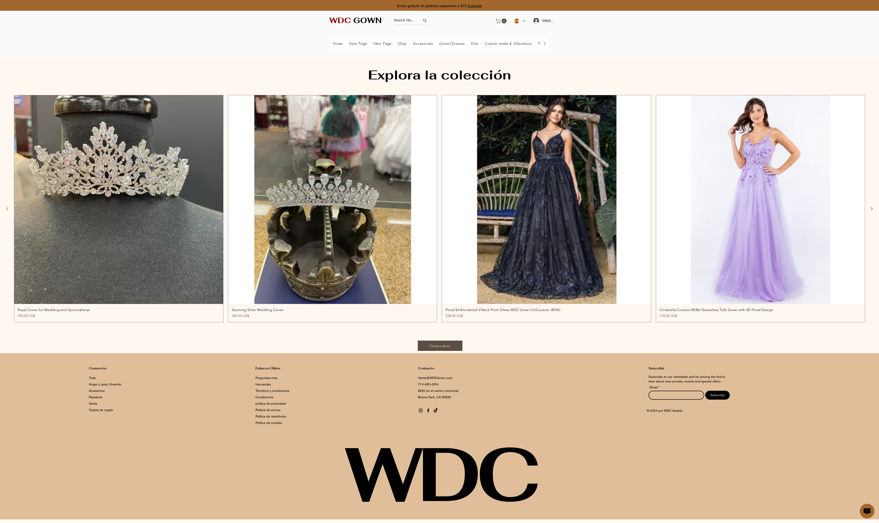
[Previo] (24, 5)
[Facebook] (428, 410)
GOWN (355, 20)
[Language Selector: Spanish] (519, 21)
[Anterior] (7, 208)
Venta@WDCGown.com (435, 378)
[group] (439, 209)
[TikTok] (435, 410)
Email (654, 387)
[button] (502, 21)
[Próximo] (855, 5)
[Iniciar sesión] (534, 20)
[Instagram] (420, 410)
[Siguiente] (871, 208)
